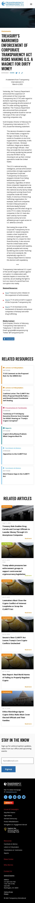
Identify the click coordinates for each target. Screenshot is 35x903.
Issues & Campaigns (11, 809)
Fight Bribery (8, 815)
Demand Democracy (10, 818)
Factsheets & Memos (11, 844)
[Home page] (13, 4)
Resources (7, 841)
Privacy (6, 894)
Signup (8, 769)
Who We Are (8, 865)
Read (7, 293)
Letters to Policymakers (11, 847)
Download (10, 339)
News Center (8, 859)
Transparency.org (11, 792)
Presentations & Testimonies (13, 850)
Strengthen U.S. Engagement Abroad (15, 825)
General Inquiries (9, 875)
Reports (6, 853)
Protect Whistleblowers (11, 821)
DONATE (9, 803)
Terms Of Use (8, 892)
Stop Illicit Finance (9, 812)
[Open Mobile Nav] (31, 4)
